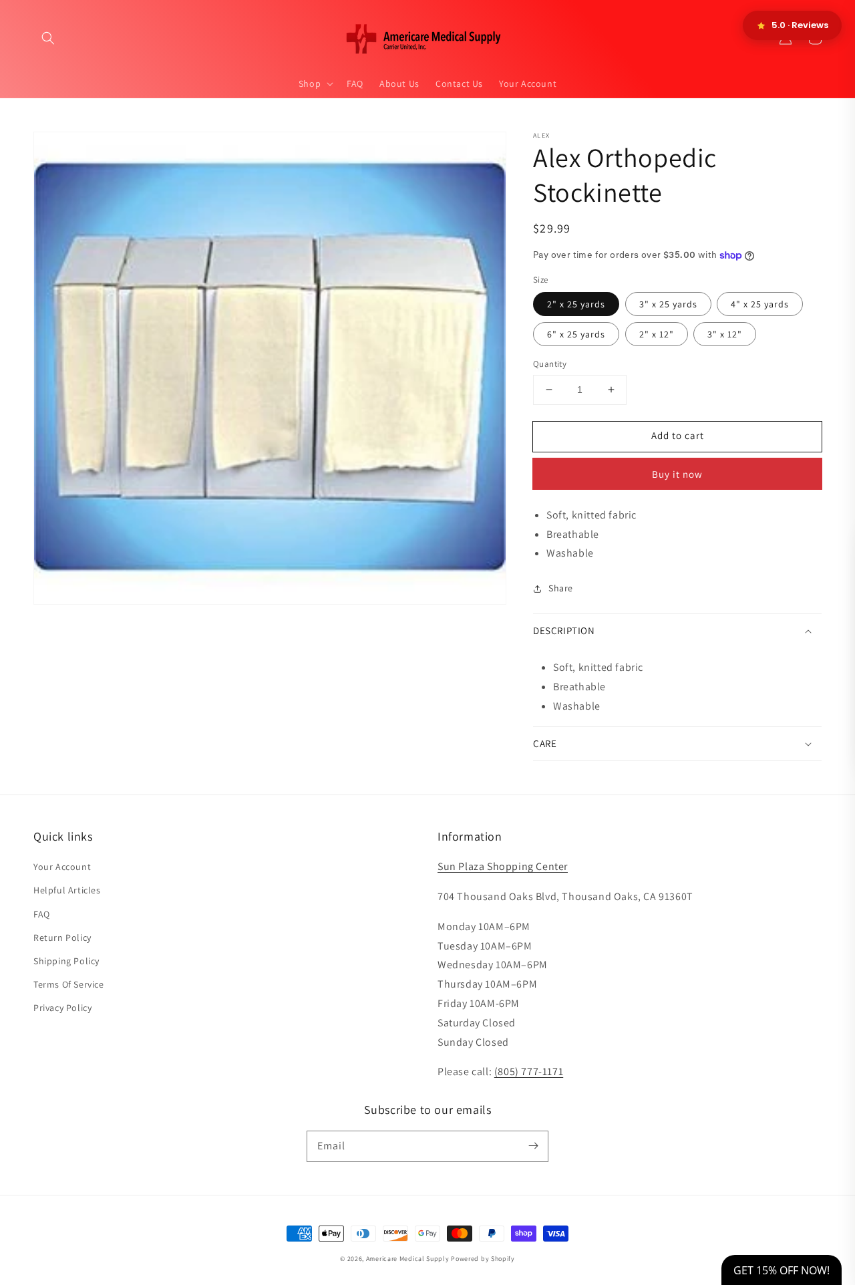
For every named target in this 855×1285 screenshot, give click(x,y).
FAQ (41, 914)
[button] (48, 38)
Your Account (62, 867)
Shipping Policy (66, 961)
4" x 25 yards (760, 304)
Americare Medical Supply (408, 1258)
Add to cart (677, 435)
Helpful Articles (67, 890)
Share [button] (560, 588)
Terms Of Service (68, 984)
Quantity (549, 364)
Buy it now (677, 474)
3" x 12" (724, 334)
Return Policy (62, 938)
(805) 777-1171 (528, 1071)
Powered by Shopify (483, 1258)
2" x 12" (656, 334)
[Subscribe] (533, 1146)
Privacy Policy (62, 1008)
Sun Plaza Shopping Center (503, 866)
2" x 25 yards (576, 304)
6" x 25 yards (576, 334)
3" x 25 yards (668, 304)
